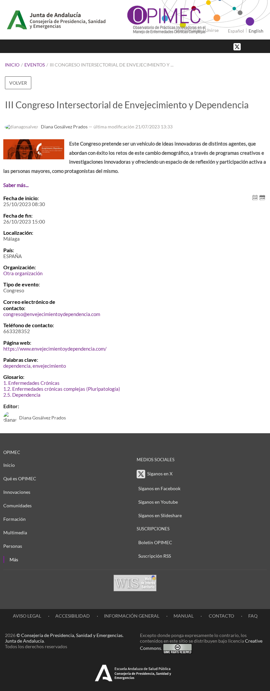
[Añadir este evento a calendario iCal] (255, 197)
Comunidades (17, 505)
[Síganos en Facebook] (248, 46)
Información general (131, 616)
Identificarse (188, 30)
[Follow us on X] (237, 46)
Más (14, 559)
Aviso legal (27, 616)
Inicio (12, 64)
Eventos (34, 64)
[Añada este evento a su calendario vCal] (262, 197)
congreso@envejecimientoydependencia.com (51, 314)
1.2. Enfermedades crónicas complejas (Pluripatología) (61, 389)
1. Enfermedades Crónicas (31, 383)
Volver (18, 83)
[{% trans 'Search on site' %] (261, 46)
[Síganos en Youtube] (255, 46)
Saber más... (16, 185)
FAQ (252, 616)
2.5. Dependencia (21, 395)
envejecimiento (49, 366)
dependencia (17, 366)
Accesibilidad (72, 616)
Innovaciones (16, 492)
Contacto (221, 616)
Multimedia (15, 532)
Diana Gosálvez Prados (64, 126)
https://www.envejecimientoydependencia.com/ (55, 349)
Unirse (212, 30)
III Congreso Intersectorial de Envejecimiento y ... (112, 64)
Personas (12, 546)
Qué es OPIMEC (19, 478)
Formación (14, 519)
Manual (184, 616)
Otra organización (22, 273)
